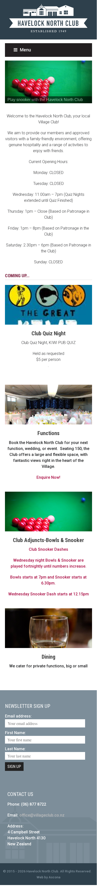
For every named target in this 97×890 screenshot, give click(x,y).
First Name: (15, 732)
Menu (25, 49)
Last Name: (15, 749)
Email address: (18, 716)
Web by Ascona (48, 877)
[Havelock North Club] (48, 34)
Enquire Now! (48, 477)
